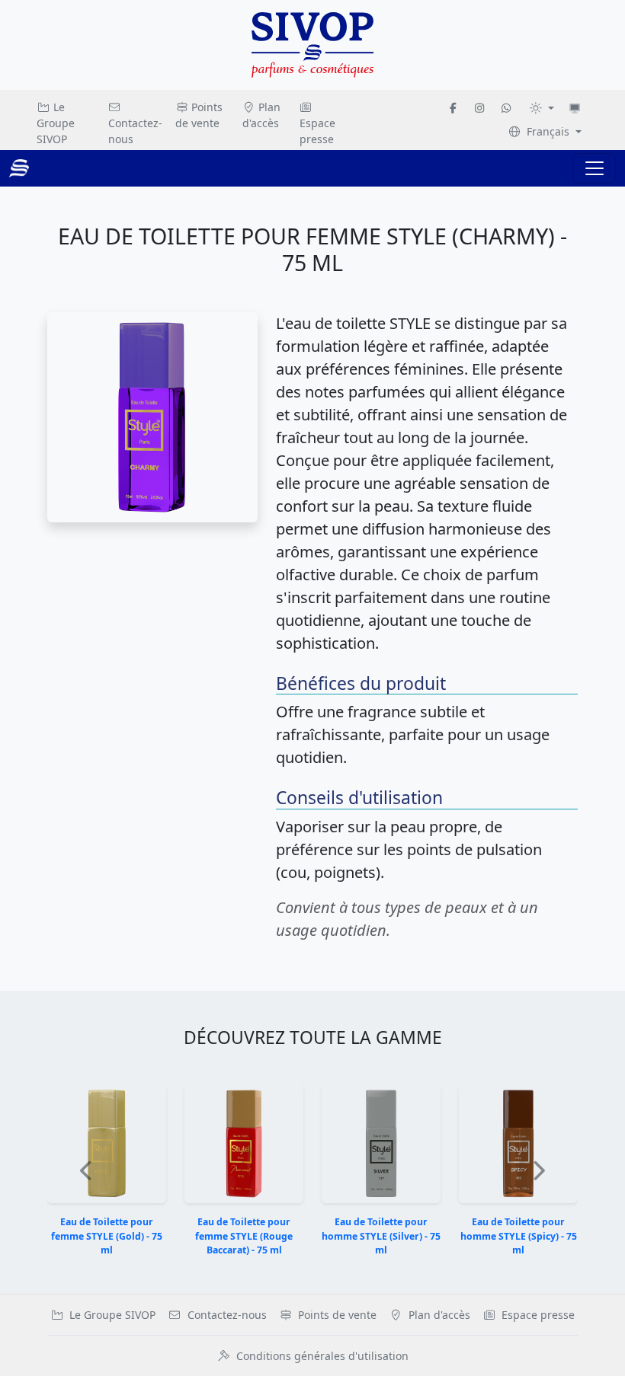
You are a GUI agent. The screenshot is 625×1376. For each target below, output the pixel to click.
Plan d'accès (261, 115)
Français (548, 131)
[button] (87, 1170)
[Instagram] (479, 108)
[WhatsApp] (506, 108)
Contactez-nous (135, 131)
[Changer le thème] (541, 108)
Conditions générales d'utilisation (322, 1356)
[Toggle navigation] (594, 168)
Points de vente (199, 115)
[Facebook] (453, 108)
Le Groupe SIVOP (56, 123)
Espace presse (317, 131)
